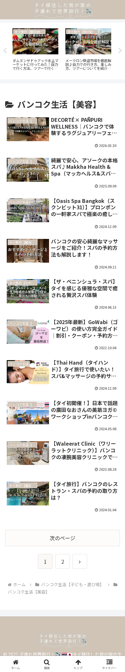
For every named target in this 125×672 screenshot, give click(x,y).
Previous (5, 51)
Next (120, 51)
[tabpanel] (35, 49)
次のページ (62, 538)
